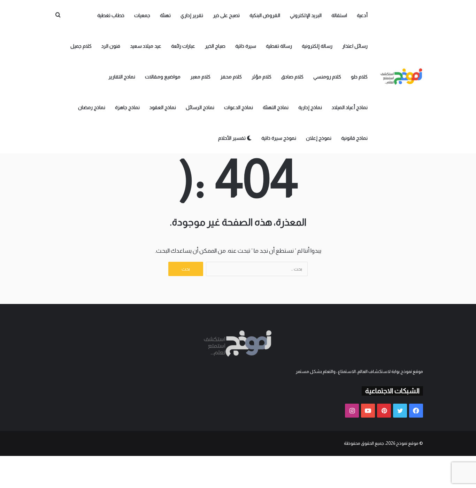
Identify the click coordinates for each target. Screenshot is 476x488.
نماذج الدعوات (238, 107)
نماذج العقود (162, 107)
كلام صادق (292, 76)
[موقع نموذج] (401, 76)
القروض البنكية (264, 15)
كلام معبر (200, 76)
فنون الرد (110, 46)
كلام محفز (231, 76)
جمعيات (142, 15)
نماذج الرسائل (200, 107)
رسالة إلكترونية (317, 46)
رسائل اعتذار (355, 46)
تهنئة (165, 15)
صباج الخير (215, 46)
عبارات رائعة (183, 46)
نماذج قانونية (354, 138)
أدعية (362, 15)
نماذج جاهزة (127, 107)
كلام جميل (81, 46)
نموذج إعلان (318, 138)
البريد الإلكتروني (306, 15)
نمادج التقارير (121, 76)
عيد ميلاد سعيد (145, 46)
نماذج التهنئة (276, 107)
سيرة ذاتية (245, 46)
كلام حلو (359, 76)
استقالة (339, 15)
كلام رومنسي (327, 76)
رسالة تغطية (279, 46)
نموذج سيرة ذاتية (278, 138)
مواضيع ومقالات (163, 76)
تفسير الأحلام (232, 138)
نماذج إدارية (310, 107)
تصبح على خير (226, 15)
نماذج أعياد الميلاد (350, 107)
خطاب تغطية (110, 15)
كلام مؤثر (261, 76)
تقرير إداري (192, 15)
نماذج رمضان (91, 107)
